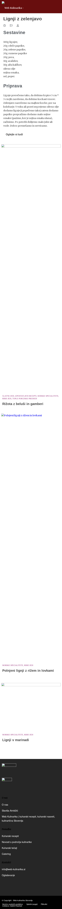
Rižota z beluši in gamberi (22, 404)
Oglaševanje (8, 875)
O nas (5, 804)
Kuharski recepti (10, 836)
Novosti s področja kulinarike (17, 842)
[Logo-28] (25, 6)
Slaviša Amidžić (10, 810)
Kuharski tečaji (9, 848)
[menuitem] (12, 904)
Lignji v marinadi (15, 740)
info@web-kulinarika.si (13, 869)
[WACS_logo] (7, 785)
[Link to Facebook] (47, 900)
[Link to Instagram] (52, 900)
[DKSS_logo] (9, 770)
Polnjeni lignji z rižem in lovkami (28, 670)
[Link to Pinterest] (57, 900)
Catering (6, 853)
